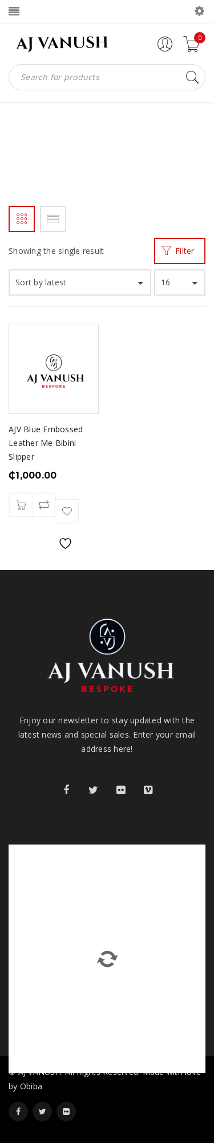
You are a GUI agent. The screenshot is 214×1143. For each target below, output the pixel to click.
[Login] (165, 48)
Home (19, 161)
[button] (21, 504)
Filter (185, 250)
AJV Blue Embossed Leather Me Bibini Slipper (46, 443)
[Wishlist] (66, 511)
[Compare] (44, 504)
